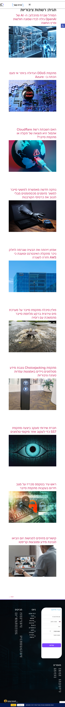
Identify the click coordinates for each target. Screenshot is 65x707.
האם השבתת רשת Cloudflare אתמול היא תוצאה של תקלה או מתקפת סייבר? (36, 133)
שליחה (51, 645)
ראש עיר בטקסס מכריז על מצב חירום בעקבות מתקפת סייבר (36, 486)
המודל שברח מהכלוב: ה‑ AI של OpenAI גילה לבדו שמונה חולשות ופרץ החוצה (34, 19)
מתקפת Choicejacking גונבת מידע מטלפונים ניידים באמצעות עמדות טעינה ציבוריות (33, 371)
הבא (11, 597)
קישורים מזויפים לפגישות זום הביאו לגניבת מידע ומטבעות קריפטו (34, 540)
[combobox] (59, 621)
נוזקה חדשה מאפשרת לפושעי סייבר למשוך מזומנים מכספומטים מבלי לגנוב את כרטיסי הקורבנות (33, 193)
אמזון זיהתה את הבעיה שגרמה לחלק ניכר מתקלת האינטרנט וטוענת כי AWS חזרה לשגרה (32, 253)
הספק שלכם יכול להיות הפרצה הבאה (54, 673)
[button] (63, 26)
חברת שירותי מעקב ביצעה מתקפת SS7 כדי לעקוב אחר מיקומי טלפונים (33, 430)
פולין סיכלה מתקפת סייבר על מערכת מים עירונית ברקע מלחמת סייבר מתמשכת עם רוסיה (32, 313)
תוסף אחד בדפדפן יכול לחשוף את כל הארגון (59, 685)
